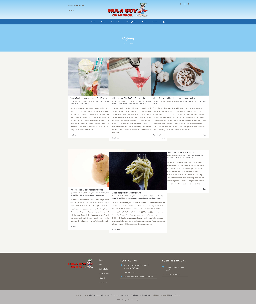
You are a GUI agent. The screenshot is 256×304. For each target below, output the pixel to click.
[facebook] (180, 4)
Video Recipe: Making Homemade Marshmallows (180, 75)
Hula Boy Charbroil (95, 295)
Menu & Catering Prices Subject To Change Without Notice (129, 295)
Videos (87, 103)
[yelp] (188, 4)
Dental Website (128, 302)
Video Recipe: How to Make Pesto (138, 169)
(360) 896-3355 (129, 272)
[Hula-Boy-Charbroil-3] (128, 3)
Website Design (121, 300)
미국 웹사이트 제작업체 (119, 302)
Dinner (188, 155)
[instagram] (184, 4)
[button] (164, 22)
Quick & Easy (137, 103)
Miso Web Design (133, 300)
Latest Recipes (105, 101)
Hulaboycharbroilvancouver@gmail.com (138, 276)
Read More (73, 135)
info (74, 101)
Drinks (98, 101)
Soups (203, 155)
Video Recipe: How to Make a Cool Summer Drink (97, 75)
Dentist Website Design (137, 302)
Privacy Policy (174, 295)
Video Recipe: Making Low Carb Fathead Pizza (173, 152)
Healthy (103, 193)
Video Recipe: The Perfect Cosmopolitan (138, 75)
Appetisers (140, 101)
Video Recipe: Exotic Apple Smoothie (97, 166)
